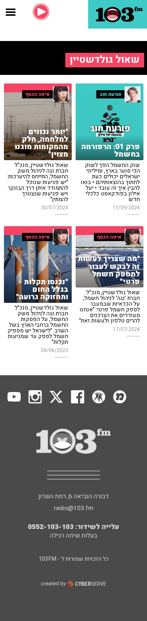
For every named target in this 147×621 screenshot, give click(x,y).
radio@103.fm (73, 508)
